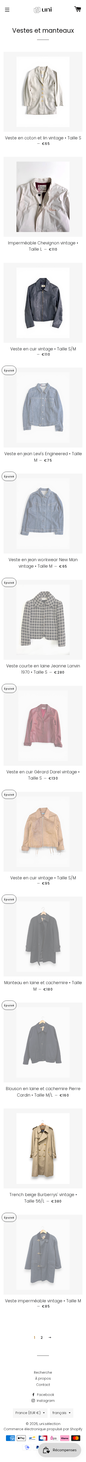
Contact (43, 1384)
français (59, 1412)
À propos (43, 1378)
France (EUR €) (28, 1412)
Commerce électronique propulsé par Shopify (43, 1429)
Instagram (45, 1400)
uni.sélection (49, 1423)
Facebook (45, 1394)
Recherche (43, 1372)
